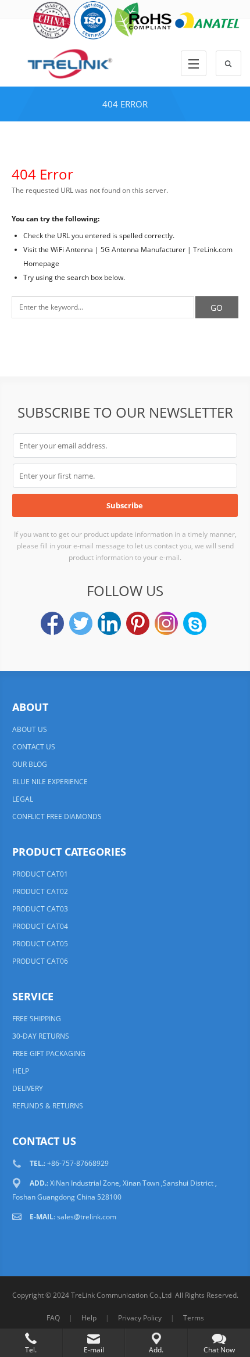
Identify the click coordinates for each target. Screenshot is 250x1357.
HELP (20, 1071)
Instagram (166, 623)
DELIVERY (27, 1088)
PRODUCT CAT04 (40, 926)
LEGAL (22, 799)
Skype (194, 623)
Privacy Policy (140, 1318)
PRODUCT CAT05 (40, 944)
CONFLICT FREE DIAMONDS (57, 816)
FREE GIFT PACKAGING (48, 1053)
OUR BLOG (29, 764)
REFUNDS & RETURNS (47, 1106)
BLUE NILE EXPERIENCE (50, 782)
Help (89, 1318)
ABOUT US (29, 729)
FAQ (53, 1318)
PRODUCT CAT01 (40, 874)
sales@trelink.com (86, 1217)
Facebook (52, 623)
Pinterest (137, 623)
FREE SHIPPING (36, 1019)
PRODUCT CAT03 (40, 909)
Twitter (80, 623)
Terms (193, 1318)
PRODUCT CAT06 (40, 961)
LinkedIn (109, 623)
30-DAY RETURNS (40, 1036)
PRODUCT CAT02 (40, 891)
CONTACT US (33, 747)
